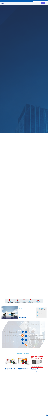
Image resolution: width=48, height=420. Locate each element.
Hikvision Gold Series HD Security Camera (23, 369)
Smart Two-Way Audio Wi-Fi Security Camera (35, 369)
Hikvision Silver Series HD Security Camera (10, 369)
